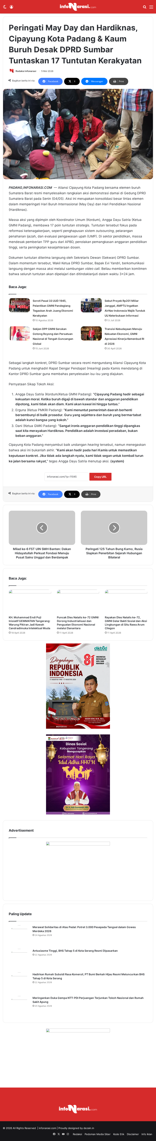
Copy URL (100, 476)
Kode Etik (118, 1134)
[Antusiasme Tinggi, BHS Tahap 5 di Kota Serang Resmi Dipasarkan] (19, 959)
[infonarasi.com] (78, 7)
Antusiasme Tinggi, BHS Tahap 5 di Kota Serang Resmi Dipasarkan (75, 950)
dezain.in (89, 1128)
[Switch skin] (5, 8)
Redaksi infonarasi (26, 71)
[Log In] (11, 8)
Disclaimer (133, 1134)
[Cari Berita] (144, 8)
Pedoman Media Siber (98, 1134)
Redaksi (77, 1134)
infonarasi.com (47, 1128)
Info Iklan (147, 1134)
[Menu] (151, 8)
